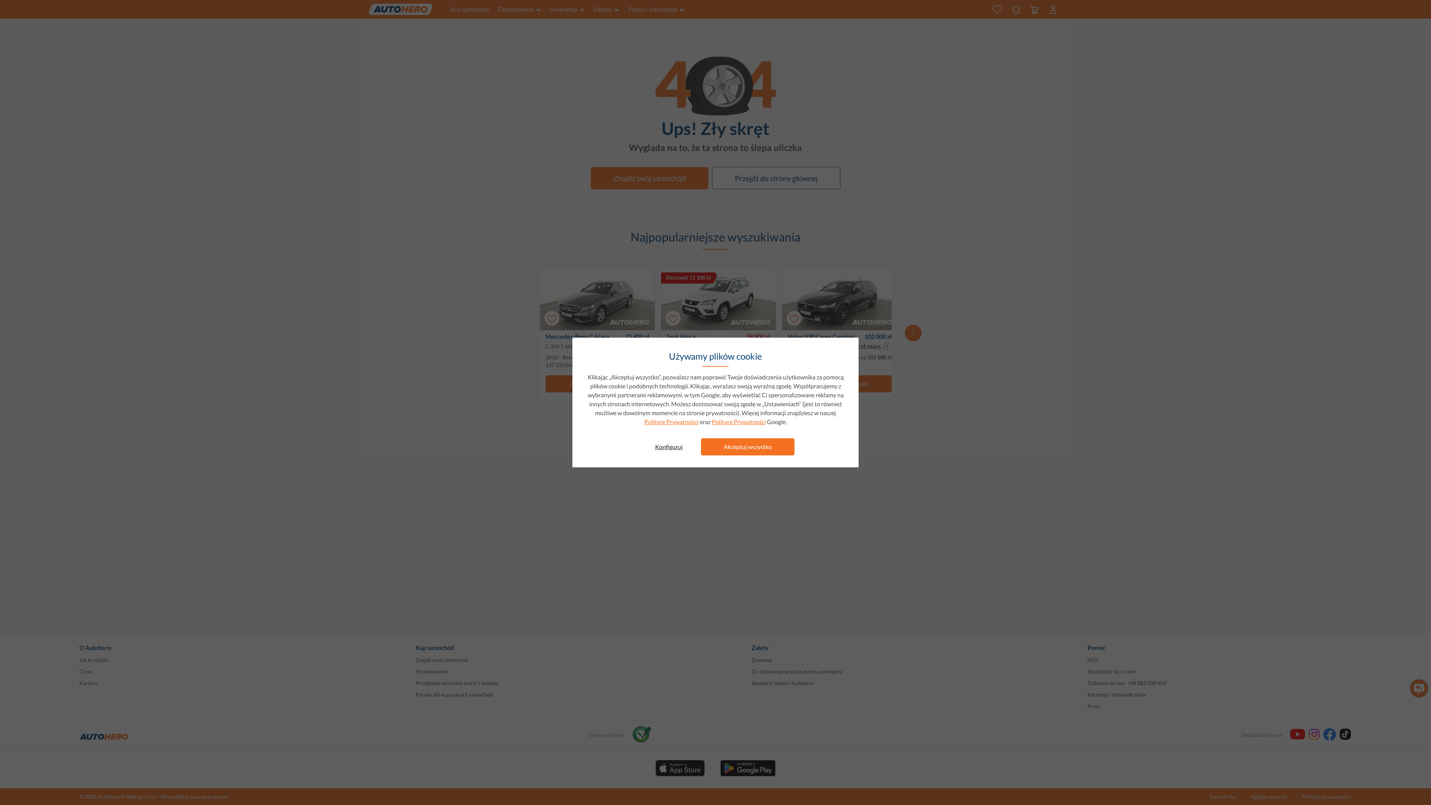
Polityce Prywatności (671, 421)
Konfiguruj (669, 446)
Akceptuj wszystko (748, 446)
